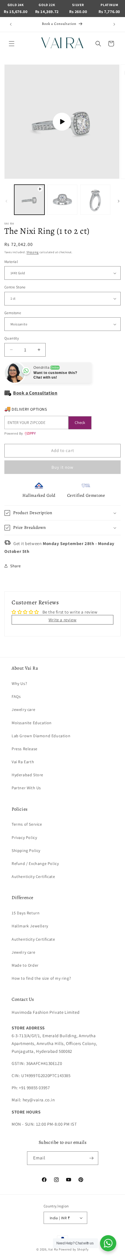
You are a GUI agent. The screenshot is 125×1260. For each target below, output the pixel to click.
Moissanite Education (32, 722)
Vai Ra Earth (23, 761)
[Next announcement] (114, 24)
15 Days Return (26, 913)
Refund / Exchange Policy (35, 863)
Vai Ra (53, 1249)
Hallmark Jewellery (30, 926)
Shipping (32, 252)
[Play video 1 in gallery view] (29, 200)
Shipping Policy (26, 850)
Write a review (62, 619)
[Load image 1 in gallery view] (62, 200)
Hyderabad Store (27, 774)
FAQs (16, 696)
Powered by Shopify (74, 1249)
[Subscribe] (91, 1158)
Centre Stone (15, 287)
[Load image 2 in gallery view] (95, 200)
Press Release (25, 748)
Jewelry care (23, 709)
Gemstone (12, 312)
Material (11, 261)
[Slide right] (118, 201)
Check (80, 422)
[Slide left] (6, 201)
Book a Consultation (35, 393)
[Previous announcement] (10, 24)
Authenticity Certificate (33, 876)
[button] (11, 43)
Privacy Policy (24, 837)
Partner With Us (26, 787)
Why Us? (19, 683)
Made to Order (25, 965)
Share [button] (15, 565)
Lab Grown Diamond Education (41, 735)
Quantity (11, 338)
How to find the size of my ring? (41, 978)
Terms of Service (27, 824)
